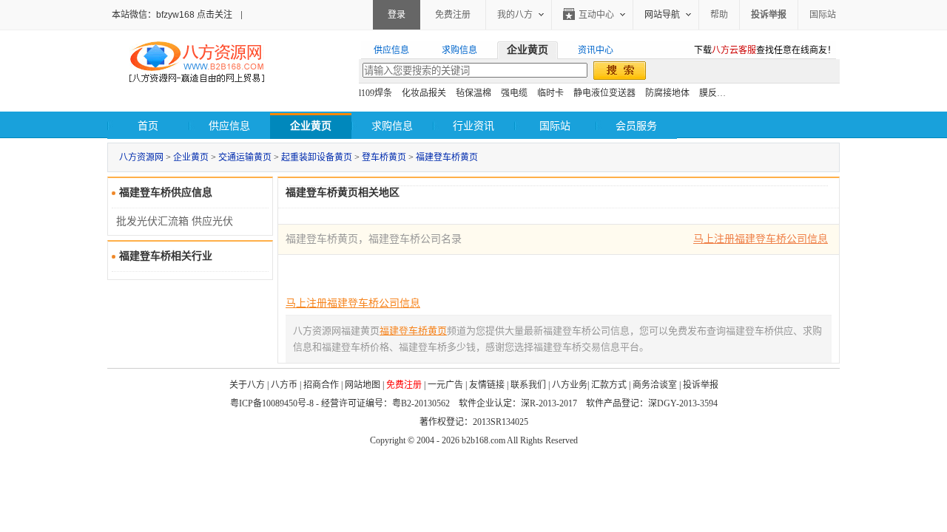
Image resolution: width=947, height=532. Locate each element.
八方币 (284, 385)
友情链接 (487, 385)
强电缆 (514, 93)
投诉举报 (700, 385)
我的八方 (515, 15)
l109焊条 (375, 93)
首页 (148, 126)
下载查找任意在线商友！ (765, 50)
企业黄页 (191, 157)
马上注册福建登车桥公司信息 (760, 239)
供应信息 (229, 126)
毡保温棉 (473, 93)
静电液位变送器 (604, 93)
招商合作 (321, 385)
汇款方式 (609, 385)
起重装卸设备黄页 (316, 157)
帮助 (719, 15)
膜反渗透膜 (721, 93)
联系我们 (528, 385)
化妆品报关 (424, 93)
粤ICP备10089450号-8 (272, 403)
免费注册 (453, 15)
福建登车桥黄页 (447, 157)
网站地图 (362, 385)
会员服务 (636, 126)
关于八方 (247, 385)
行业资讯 (473, 126)
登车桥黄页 (384, 157)
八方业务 (569, 385)
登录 (396, 15)
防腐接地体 (667, 93)
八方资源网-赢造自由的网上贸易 (196, 63)
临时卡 (550, 93)
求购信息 (392, 126)
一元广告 (445, 385)
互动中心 (596, 15)
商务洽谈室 (655, 385)
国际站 (822, 15)
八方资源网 (141, 157)
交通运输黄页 (245, 157)
